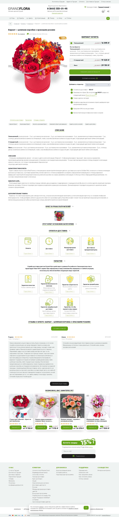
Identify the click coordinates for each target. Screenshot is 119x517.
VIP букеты (27, 509)
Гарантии (28, 120)
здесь (91, 447)
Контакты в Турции (58, 1)
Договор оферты (14, 474)
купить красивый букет (40, 124)
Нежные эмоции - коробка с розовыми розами (70, 420)
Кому (60, 18)
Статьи (69, 18)
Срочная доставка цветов (41, 502)
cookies (41, 506)
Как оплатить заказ (85, 477)
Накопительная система (40, 483)
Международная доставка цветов (41, 490)
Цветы (30, 18)
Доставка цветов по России (39, 486)
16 (44, 423)
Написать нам (83, 472)
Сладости (17, 509)
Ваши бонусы (90, 95)
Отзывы (11, 479)
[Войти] (108, 12)
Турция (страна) (103, 7)
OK (86, 507)
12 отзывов (21, 34)
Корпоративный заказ (63, 470)
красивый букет (25, 124)
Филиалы (12, 481)
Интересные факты (104, 470)
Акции (34, 481)
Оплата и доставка (16, 120)
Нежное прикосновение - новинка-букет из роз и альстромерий (44, 420)
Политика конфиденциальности (16, 484)
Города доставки (38, 477)
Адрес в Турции (72, 1)
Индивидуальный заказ (39, 472)
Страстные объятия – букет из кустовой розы (20, 420)
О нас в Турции (14, 470)
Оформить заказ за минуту (89, 72)
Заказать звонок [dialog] (57, 13)
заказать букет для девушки (58, 124)
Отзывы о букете (39, 120)
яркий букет (13, 124)
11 (95, 423)
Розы (12, 18)
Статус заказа (106, 1)
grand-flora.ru (106, 515)
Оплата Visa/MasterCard (40, 470)
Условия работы (61, 472)
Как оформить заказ (85, 474)
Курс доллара (37, 479)
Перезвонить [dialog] (83, 470)
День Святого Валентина (95, 509)
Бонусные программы (39, 493)
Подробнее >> (28, 253)
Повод (52, 18)
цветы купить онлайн (76, 124)
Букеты (21, 18)
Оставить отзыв (58, 328)
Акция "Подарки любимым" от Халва (41, 499)
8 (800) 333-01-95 (57, 8)
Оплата (81, 1)
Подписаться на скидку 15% (41, 495)
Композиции (41, 18)
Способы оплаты (38, 474)
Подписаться (80, 456)
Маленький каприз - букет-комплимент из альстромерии (97, 420)
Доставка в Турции (92, 1)
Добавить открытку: (76, 84)
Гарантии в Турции (15, 477)
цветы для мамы (90, 124)
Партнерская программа (64, 474)
